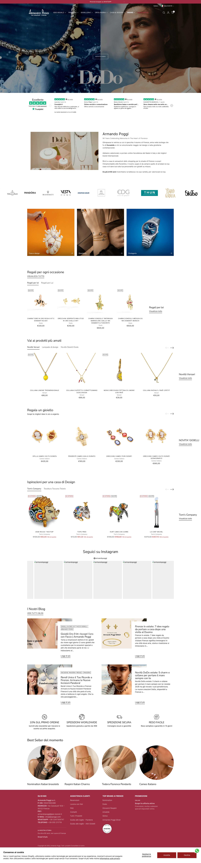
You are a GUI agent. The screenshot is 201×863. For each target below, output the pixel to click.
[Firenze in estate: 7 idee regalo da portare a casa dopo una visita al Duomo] (124, 638)
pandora (87, 672)
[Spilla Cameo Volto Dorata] (44, 436)
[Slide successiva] (172, 348)
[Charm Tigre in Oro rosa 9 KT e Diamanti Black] (40, 302)
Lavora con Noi (76, 804)
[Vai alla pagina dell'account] (168, 12)
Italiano (156, 6)
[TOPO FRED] (81, 511)
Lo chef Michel (156, 532)
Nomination (107, 800)
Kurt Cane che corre (119, 532)
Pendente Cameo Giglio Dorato (82, 456)
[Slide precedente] (167, 348)
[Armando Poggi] (38, 12)
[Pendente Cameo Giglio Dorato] (81, 436)
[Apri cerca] (164, 12)
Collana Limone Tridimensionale (44, 390)
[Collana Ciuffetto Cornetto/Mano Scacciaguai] (81, 370)
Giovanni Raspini (109, 808)
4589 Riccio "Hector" (44, 532)
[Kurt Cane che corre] (119, 511)
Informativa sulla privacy (110, 858)
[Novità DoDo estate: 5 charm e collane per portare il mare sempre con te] (124, 685)
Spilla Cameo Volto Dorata (45, 456)
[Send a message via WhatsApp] (197, 851)
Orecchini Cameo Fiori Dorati (119, 456)
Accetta (167, 855)
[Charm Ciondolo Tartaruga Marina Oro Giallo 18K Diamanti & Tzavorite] (100, 302)
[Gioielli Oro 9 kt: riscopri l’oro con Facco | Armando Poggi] (49, 638)
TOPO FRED (81, 532)
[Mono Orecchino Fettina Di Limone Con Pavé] (119, 370)
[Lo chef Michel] (156, 511)
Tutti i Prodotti (76, 816)
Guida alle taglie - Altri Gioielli (82, 824)
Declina (187, 855)
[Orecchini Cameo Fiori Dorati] (119, 436)
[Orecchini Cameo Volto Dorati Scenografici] (156, 436)
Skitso (105, 816)
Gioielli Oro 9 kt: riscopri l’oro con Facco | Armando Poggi (77, 635)
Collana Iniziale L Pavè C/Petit (156, 390)
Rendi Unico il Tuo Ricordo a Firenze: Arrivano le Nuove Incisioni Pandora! (76, 680)
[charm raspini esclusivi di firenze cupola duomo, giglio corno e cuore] (82, 762)
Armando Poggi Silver (111, 820)
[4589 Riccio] (44, 511)
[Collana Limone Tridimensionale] (44, 370)
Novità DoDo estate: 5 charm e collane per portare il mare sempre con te (152, 675)
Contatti (73, 812)
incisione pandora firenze (71, 672)
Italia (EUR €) (168, 6)
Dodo (104, 804)
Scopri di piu (43, 837)
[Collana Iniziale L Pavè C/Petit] (156, 370)
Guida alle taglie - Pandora (81, 820)
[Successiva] (124, 2)
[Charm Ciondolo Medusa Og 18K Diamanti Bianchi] (130, 302)
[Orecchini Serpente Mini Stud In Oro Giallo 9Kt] (70, 302)
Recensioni (74, 800)
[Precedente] (77, 2)
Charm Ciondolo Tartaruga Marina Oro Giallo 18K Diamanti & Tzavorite (100, 321)
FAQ (71, 808)
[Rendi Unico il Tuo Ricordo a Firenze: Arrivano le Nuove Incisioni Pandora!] (49, 685)
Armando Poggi (55, 845)
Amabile (105, 812)
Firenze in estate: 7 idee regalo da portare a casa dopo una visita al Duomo (152, 629)
